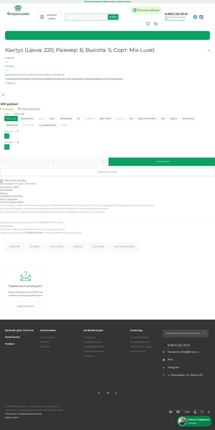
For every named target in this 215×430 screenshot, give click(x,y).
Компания (48, 330)
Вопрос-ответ (138, 351)
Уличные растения (16, 78)
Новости (45, 346)
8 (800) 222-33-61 (176, 14)
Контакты (12, 337)
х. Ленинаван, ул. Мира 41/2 (185, 374)
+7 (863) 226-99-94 (33, 232)
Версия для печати (19, 330)
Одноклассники (116, 393)
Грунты (30, 78)
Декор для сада (105, 78)
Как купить (56, 246)
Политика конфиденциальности (23, 413)
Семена (118, 78)
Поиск (9, 343)
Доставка (98, 246)
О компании (47, 337)
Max (170, 359)
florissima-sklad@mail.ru (183, 351)
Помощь (136, 330)
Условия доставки (93, 346)
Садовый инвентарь (85, 78)
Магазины (89, 337)
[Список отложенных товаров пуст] (150, 24)
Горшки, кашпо (65, 78)
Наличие (14, 246)
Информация (93, 330)
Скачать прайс (52, 17)
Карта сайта (12, 417)
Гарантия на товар (94, 351)
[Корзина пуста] (157, 24)
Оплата (78, 246)
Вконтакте (99, 393)
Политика (89, 356)
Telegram (174, 367)
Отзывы (35, 246)
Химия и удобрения (45, 78)
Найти (113, 16)
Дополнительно (125, 246)
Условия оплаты (92, 341)
